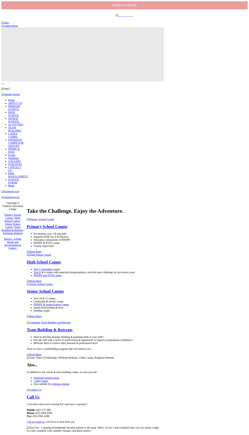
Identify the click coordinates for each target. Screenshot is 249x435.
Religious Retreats (13, 233)
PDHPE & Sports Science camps (51, 304)
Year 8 (37, 272)
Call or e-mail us (35, 421)
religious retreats (60, 384)
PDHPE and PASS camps (47, 275)
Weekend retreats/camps (46, 377)
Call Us (33, 397)
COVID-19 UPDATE (124, 5)
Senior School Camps (45, 291)
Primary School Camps (47, 226)
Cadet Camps (41, 380)
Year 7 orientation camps (47, 269)
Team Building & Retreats (49, 330)
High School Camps (44, 262)
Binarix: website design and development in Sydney (13, 244)
